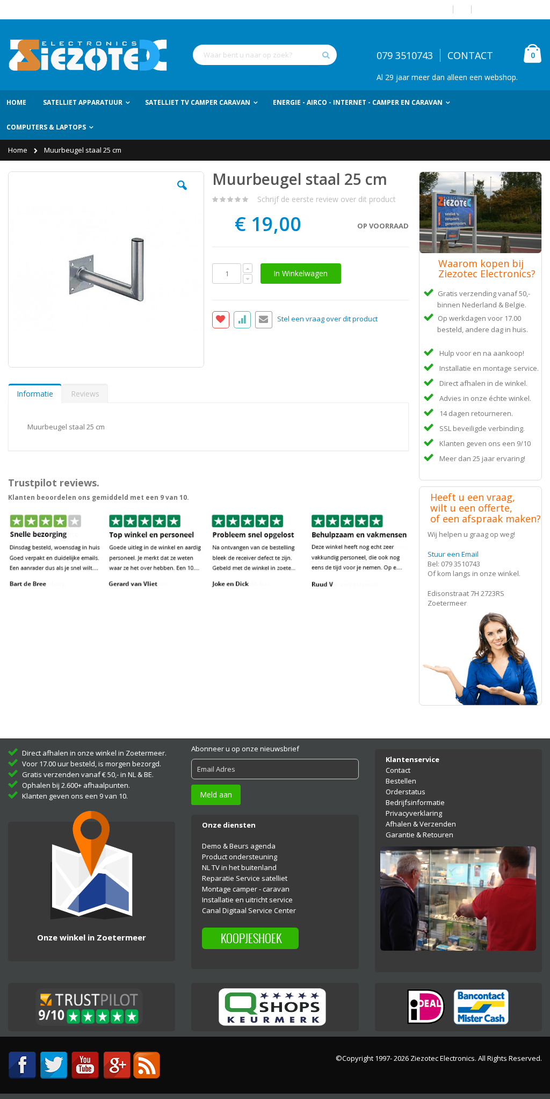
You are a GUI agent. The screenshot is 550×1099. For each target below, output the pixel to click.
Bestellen (401, 781)
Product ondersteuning (239, 856)
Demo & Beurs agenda (239, 846)
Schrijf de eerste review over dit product (326, 199)
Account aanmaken (511, 9)
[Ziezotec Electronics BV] (88, 54)
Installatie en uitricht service (247, 899)
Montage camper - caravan (246, 889)
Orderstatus (405, 791)
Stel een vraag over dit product (327, 319)
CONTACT (470, 55)
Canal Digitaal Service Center (249, 910)
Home (18, 150)
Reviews (85, 394)
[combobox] (264, 55)
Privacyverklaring (414, 813)
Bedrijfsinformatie (415, 802)
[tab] (35, 393)
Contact (398, 770)
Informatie (35, 394)
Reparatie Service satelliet (244, 878)
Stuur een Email (453, 554)
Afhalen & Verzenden (421, 824)
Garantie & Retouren (419, 834)
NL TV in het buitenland (239, 867)
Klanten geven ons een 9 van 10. (75, 796)
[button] (182, 193)
